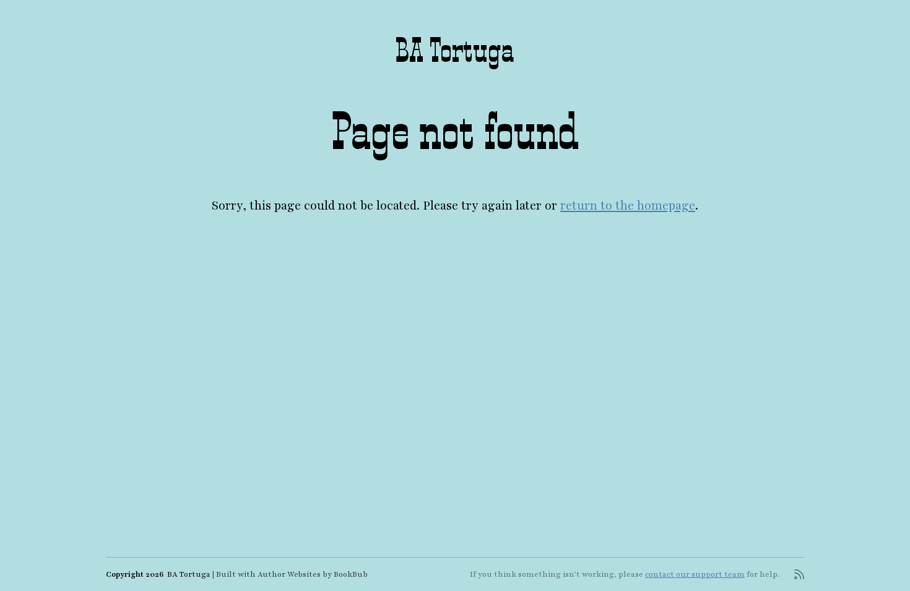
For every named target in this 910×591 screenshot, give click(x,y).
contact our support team (695, 574)
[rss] (799, 574)
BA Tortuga (455, 50)
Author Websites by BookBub (313, 574)
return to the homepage (627, 206)
